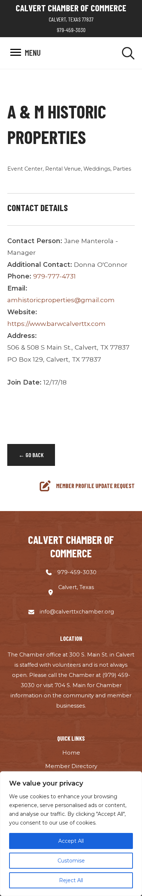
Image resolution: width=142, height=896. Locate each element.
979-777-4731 (54, 276)
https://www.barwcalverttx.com (56, 323)
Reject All (71, 880)
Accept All (71, 841)
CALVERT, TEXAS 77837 (71, 19)
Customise (71, 860)
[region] (71, 833)
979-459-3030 (71, 29)
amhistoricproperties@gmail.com (61, 300)
